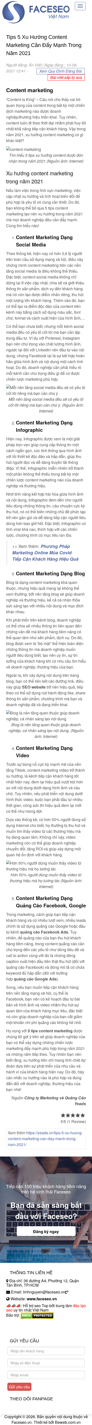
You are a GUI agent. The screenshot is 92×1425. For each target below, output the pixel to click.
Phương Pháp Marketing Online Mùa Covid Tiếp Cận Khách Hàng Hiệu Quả (45, 552)
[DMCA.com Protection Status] (37, 1315)
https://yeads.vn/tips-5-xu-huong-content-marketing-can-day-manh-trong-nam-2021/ (45, 1138)
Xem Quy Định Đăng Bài (60, 71)
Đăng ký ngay (46, 1231)
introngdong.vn (19, 1323)
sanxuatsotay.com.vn (24, 1330)
